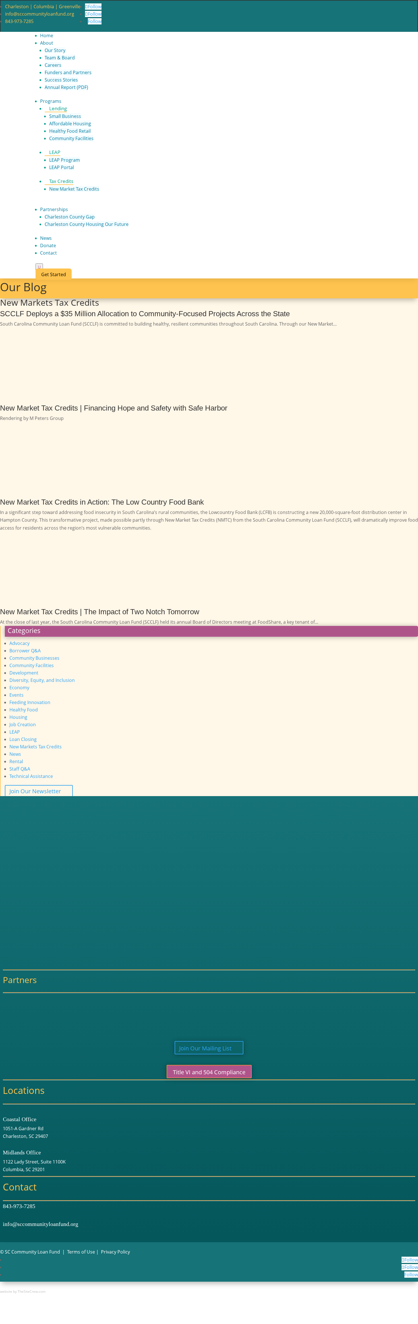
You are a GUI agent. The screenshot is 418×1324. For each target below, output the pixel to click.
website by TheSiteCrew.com (22, 1291)
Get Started (53, 274)
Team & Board (60, 58)
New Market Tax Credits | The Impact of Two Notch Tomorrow (99, 611)
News (46, 238)
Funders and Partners (68, 72)
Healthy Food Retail (70, 131)
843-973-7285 (19, 21)
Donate (48, 245)
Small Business (65, 116)
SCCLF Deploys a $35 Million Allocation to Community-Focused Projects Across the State (145, 313)
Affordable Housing (70, 123)
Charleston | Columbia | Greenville (42, 6)
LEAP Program (64, 160)
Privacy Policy (115, 1252)
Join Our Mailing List (205, 1048)
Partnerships (54, 209)
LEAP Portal (61, 167)
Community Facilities (71, 138)
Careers (53, 65)
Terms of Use (81, 1252)
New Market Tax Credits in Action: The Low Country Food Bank (102, 502)
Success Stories (61, 80)
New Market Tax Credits (74, 189)
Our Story (55, 50)
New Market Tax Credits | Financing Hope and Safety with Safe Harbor (113, 408)
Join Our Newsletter (35, 791)
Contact (48, 253)
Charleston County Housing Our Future (87, 224)
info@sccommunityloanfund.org (39, 14)
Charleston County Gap (70, 217)
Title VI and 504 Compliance (209, 1072)
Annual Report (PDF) (66, 87)
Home (46, 35)
